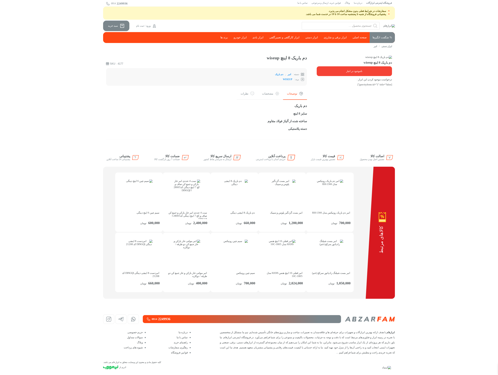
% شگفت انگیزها (382, 37)
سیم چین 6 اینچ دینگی (148, 212)
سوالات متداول (135, 337)
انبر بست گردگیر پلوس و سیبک (286, 212)
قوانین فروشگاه (179, 352)
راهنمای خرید (181, 342)
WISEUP (287, 79)
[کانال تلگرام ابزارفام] (121, 319)
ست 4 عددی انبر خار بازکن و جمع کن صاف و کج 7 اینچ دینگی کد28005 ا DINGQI (187, 215)
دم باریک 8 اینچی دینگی (242, 212)
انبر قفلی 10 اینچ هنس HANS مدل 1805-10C (284, 275)
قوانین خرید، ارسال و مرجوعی (326, 3)
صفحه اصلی (359, 37)
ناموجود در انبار (354, 71)
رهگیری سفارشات (178, 347)
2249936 (119, 3)
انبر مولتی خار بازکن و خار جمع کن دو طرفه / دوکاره (187, 275)
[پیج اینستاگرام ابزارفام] (108, 319)
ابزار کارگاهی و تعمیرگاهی (284, 37)
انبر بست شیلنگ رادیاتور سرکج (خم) (331, 273)
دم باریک (279, 74)
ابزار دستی (311, 37)
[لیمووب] (110, 367)
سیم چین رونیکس (245, 273)
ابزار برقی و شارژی (335, 37)
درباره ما (358, 3)
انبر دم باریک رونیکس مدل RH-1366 (331, 212)
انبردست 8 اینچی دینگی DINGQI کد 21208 (140, 275)
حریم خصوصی (135, 332)
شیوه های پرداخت (133, 347)
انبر (375, 46)
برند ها (224, 37)
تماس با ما (302, 3)
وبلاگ (347, 3)
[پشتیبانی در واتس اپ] (133, 319)
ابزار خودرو (240, 37)
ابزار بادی (258, 37)
